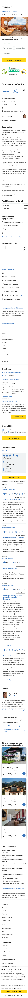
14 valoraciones (13, 11)
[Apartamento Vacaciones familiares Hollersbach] (14, 786)
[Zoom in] (24, 247)
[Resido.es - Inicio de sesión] (19, 2)
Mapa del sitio (6, 920)
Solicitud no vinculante (14, 60)
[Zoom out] (24, 249)
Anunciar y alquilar (7, 963)
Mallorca (4, 914)
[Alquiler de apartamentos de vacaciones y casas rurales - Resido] (2, 2)
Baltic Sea (5, 911)
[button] (22, 2)
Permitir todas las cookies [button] (13, 991)
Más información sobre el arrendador (12, 710)
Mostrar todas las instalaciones (10, 236)
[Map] (14, 255)
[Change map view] (3, 247)
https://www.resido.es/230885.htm (14, 888)
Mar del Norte (6, 908)
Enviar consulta (18, 417)
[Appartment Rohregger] (14, 755)
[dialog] (14, 982)
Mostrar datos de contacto (9, 120)
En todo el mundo (7, 917)
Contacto (4, 955)
